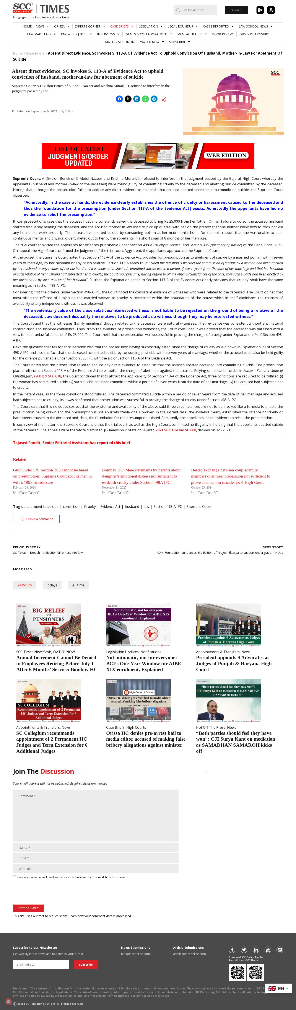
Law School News (253, 26)
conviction (71, 506)
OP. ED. (59, 26)
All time (78, 585)
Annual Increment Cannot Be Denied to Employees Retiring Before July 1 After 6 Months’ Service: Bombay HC (57, 663)
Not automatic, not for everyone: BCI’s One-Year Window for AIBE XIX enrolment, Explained (143, 663)
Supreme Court (199, 506)
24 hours (24, 585)
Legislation (148, 26)
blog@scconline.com (135, 954)
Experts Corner (88, 26)
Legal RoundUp (180, 26)
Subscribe (177, 42)
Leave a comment (39, 519)
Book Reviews (223, 34)
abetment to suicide (42, 506)
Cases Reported (216, 26)
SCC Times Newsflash (33, 651)
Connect (237, 10)
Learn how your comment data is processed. (100, 916)
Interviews (106, 34)
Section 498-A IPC (168, 506)
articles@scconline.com (189, 954)
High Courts (136, 727)
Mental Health (189, 34)
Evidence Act (110, 506)
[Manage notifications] (8, 1001)
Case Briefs (119, 26)
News (40, 26)
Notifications (150, 651)
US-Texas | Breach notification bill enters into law (48, 550)
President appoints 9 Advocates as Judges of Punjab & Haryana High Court (234, 663)
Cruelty (90, 506)
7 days (52, 585)
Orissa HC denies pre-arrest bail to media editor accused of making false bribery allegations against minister (145, 739)
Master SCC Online (120, 42)
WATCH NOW (149, 42)
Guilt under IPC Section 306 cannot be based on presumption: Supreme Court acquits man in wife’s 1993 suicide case (52, 476)
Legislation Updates (122, 651)
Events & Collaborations (146, 34)
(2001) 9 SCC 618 (47, 376)
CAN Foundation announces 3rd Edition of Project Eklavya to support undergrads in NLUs (220, 550)
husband (132, 506)
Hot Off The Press (210, 727)
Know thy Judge (74, 34)
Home (27, 26)
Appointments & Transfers (218, 651)
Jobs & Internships (254, 34)
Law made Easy (39, 34)
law (146, 506)
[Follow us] (232, 950)
